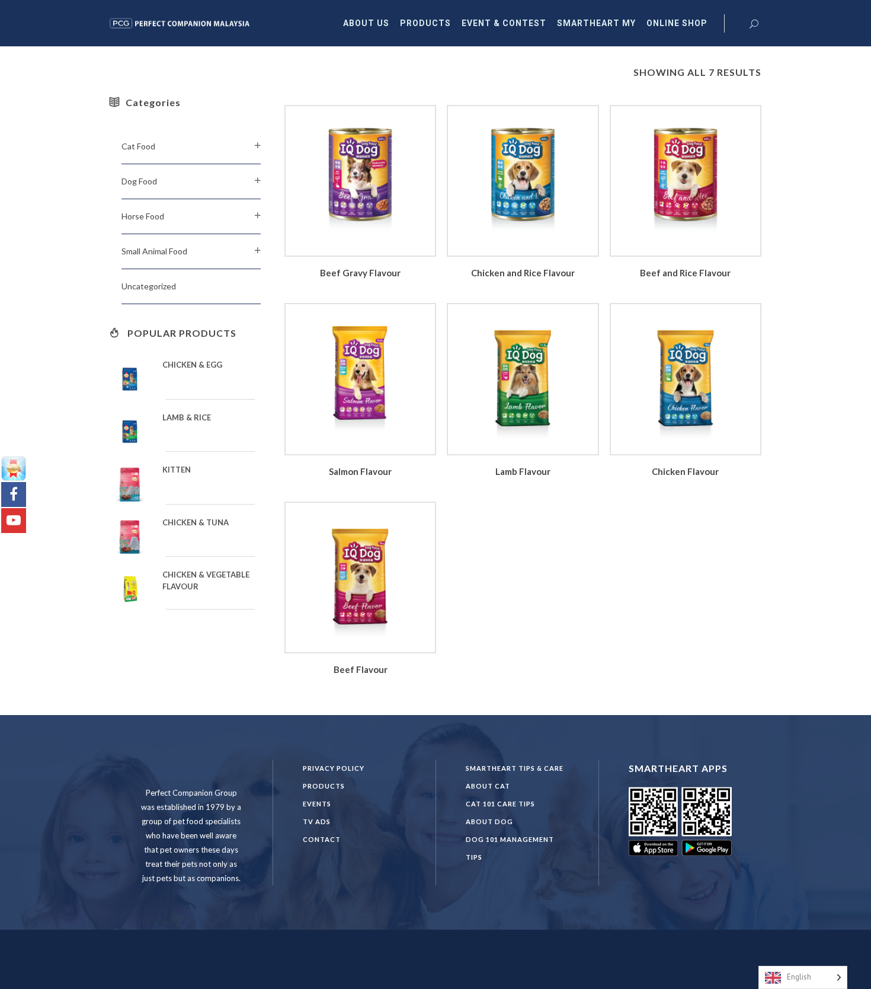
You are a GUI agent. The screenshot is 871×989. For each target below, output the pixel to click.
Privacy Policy (333, 768)
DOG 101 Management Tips (510, 848)
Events (317, 804)
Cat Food (138, 146)
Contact (322, 839)
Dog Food (139, 181)
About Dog (489, 821)
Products (324, 786)
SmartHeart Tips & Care (514, 768)
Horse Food (142, 216)
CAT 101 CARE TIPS (500, 804)
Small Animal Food (154, 251)
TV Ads (317, 821)
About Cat (488, 786)
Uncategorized (148, 286)
